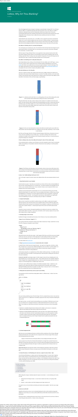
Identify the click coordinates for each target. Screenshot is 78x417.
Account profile (12, 406)
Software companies (58, 412)
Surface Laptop (9, 404)
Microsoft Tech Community (35, 412)
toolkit (20, 65)
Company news (8, 413)
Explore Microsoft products (67, 404)
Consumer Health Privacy (6, 416)
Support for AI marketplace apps (21, 412)
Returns (39, 406)
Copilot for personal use (54, 404)
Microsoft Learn (9, 412)
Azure (69, 410)
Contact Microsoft (21, 416)
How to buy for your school (60, 407)
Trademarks (46, 416)
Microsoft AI (3, 410)
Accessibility (41, 413)
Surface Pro (2, 404)
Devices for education (21, 407)
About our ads (64, 416)
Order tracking (44, 406)
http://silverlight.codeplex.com (52, 66)
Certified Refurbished (53, 406)
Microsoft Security (10, 410)
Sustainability (47, 413)
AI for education (25, 409)
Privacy (27, 416)
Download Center (20, 406)
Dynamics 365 (18, 410)
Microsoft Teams (46, 410)
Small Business (64, 410)
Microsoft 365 (25, 410)
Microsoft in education (10, 407)
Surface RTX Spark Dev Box (29, 404)
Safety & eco (53, 416)
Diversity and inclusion (32, 413)
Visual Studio (67, 412)
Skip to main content (5, 0)
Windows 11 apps (4, 406)
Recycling (58, 416)
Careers (72, 412)
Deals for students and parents (14, 409)
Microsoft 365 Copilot (55, 410)
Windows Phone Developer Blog (16, 11)
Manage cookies (33, 416)
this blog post (29, 240)
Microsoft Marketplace (47, 412)
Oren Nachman (9, 16)
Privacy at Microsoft (17, 413)
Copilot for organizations (43, 404)
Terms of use (40, 416)
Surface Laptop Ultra (18, 404)
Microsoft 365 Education (48, 407)
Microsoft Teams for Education (34, 407)
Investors (24, 413)
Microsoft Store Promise (64, 406)
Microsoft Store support (31, 406)
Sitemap (14, 416)
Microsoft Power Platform (35, 410)
